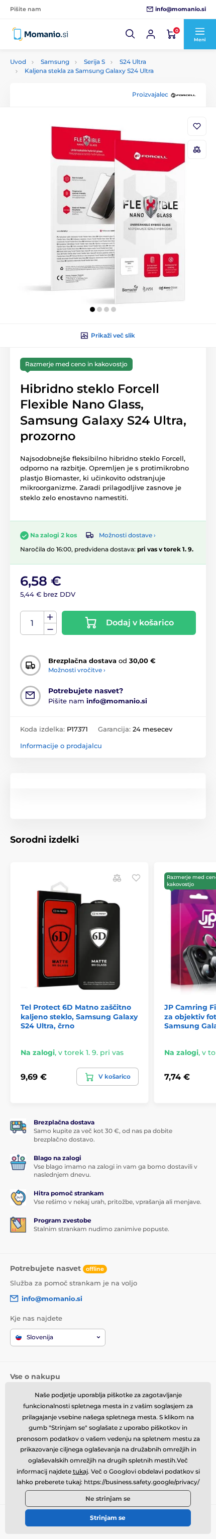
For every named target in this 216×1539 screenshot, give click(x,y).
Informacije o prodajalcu (61, 746)
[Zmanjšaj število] (50, 629)
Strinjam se (108, 1517)
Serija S (94, 61)
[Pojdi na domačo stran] (40, 34)
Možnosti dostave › (127, 535)
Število (32, 623)
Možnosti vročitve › (76, 670)
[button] (131, 34)
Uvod (18, 61)
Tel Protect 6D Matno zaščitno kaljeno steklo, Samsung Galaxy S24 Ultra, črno (79, 1016)
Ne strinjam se (108, 1498)
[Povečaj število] (50, 617)
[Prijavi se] (151, 34)
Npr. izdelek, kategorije (73, 75)
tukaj (80, 1471)
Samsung (55, 61)
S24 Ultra (133, 61)
